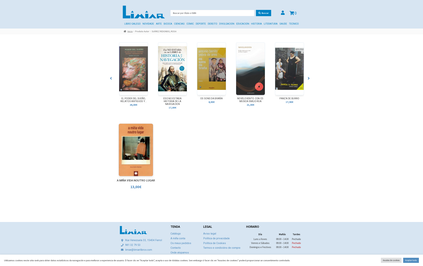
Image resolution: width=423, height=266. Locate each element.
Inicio (130, 31)
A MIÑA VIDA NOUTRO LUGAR (136, 180)
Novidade (148, 23)
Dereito (212, 23)
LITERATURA (271, 23)
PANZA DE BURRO (250, 98)
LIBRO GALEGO (132, 23)
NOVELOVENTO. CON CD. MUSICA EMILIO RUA (211, 100)
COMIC (190, 23)
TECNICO (294, 23)
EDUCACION (242, 23)
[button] (111, 78)
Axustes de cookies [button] (391, 260)
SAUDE (283, 23)
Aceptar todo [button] (411, 260)
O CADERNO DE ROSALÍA (289, 98)
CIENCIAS (179, 23)
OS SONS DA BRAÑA (172, 98)
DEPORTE (201, 23)
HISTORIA (256, 23)
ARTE (159, 23)
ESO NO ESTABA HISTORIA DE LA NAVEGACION (133, 101)
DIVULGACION (226, 23)
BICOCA (168, 23)
